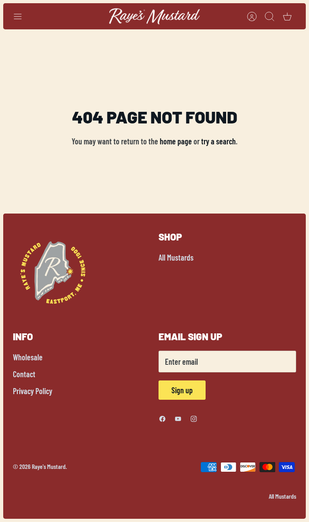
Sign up (182, 390)
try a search (218, 141)
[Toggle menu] (22, 16)
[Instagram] (194, 419)
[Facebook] (162, 419)
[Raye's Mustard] (154, 16)
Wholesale (28, 357)
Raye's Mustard (49, 466)
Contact (24, 374)
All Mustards (176, 257)
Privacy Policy (32, 391)
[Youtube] (178, 419)
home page (176, 141)
